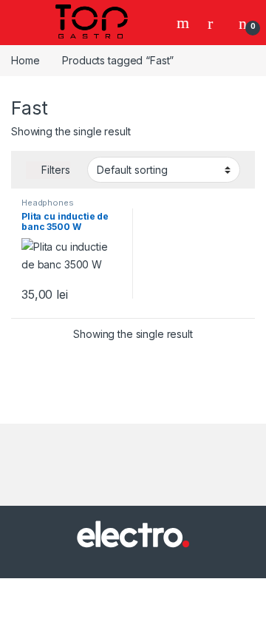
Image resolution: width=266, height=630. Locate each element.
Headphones (47, 202)
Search (185, 23)
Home (25, 60)
